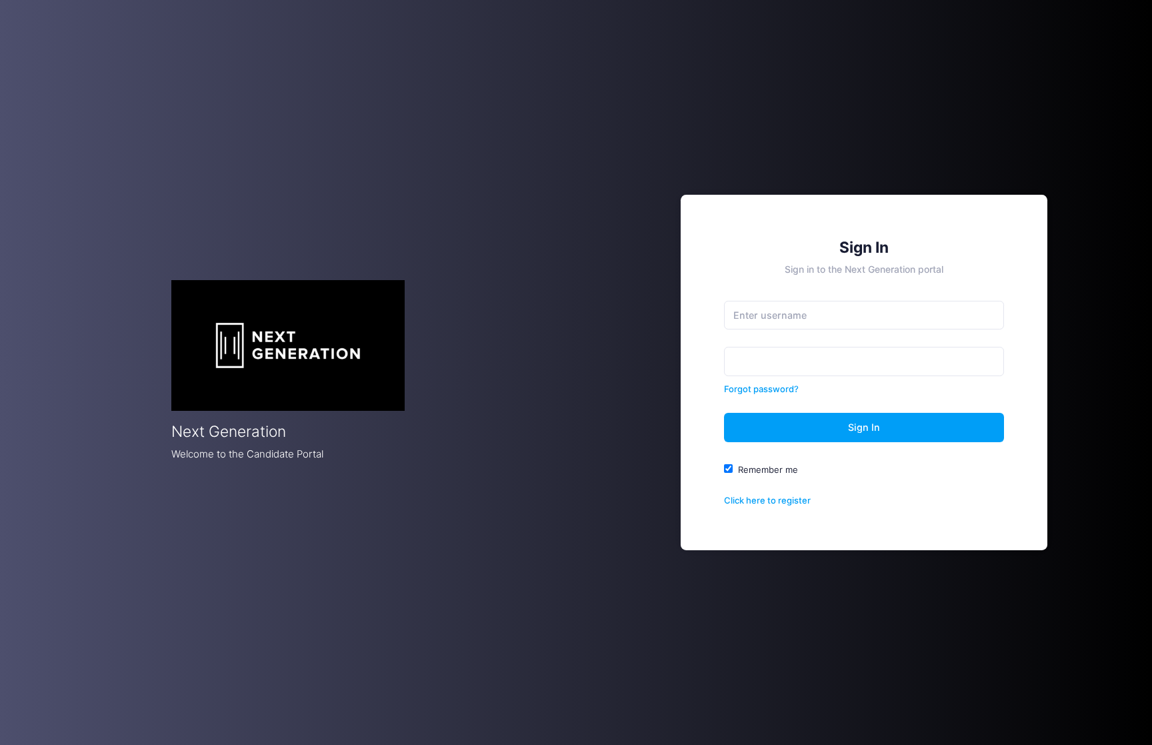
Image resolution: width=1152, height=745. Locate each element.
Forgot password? (761, 389)
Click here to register (767, 500)
